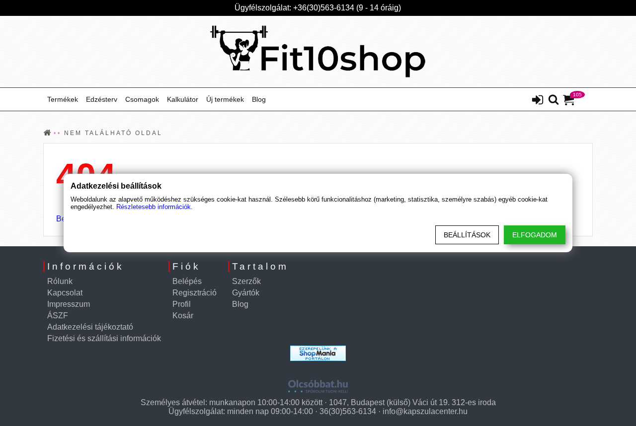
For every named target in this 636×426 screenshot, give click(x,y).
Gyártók (245, 292)
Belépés (187, 281)
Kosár (182, 315)
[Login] (537, 100)
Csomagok (142, 99)
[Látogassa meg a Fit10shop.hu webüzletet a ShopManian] (318, 353)
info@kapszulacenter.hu (425, 411)
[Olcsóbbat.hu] (318, 383)
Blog (259, 99)
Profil (181, 304)
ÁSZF (57, 315)
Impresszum (68, 304)
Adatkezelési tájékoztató (90, 327)
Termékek (62, 99)
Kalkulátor (182, 99)
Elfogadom (534, 235)
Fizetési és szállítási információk (104, 338)
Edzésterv (101, 99)
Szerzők (246, 281)
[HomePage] (318, 51)
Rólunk (60, 281)
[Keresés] (553, 100)
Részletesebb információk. (154, 207)
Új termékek (225, 99)
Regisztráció (194, 292)
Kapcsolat (64, 292)
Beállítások (467, 235)
